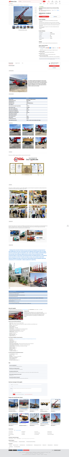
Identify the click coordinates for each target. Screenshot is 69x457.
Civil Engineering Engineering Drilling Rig (30, 441)
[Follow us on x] (55, 450)
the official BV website (25, 309)
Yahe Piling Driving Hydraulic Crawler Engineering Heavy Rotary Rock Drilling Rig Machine (34, 424)
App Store (10, 450)
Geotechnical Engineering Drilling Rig (13, 441)
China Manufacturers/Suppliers (29, 452)
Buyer (44, 3)
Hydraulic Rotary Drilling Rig (50, 434)
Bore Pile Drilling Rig (27, 338)
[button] (52, 1)
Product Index (46, 452)
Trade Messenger (20, 450)
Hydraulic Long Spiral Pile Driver (22, 423)
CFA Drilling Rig (22, 338)
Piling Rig (31, 338)
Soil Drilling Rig (23, 434)
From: (12, 384)
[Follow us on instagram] (56, 450)
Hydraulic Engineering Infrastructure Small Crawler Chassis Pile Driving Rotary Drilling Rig (55, 410)
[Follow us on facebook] (54, 450)
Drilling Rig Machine (49, 431)
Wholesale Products (34, 452)
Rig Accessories (36, 431)
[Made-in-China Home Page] (12, 1)
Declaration (42, 454)
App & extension (51, 3)
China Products (23, 452)
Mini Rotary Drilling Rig (11, 434)
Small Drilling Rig (23, 431)
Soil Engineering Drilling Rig (22, 441)
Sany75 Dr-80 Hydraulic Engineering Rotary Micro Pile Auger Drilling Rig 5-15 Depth (23, 410)
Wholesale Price (38, 452)
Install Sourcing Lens (26, 450)
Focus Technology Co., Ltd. (29, 454)
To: (12, 386)
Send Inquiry (44, 16)
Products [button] (20, 1)
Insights (49, 452)
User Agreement (38, 454)
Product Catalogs (19, 430)
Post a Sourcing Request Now (28, 394)
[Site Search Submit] (44, 1)
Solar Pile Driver (34, 338)
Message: (11, 388)
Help (47, 3)
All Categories (11, 3)
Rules (60, 3)
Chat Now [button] (55, 16)
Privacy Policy (45, 454)
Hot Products (20, 452)
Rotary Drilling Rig (15, 338)
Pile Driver (19, 338)
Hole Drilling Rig (11, 446)
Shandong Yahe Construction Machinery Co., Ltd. (46, 10)
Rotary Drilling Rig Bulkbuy (17, 446)
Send (14, 394)
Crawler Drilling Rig (11, 431)
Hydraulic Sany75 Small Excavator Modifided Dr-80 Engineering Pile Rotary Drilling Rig (44, 424)
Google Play (15, 450)
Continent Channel (43, 452)
